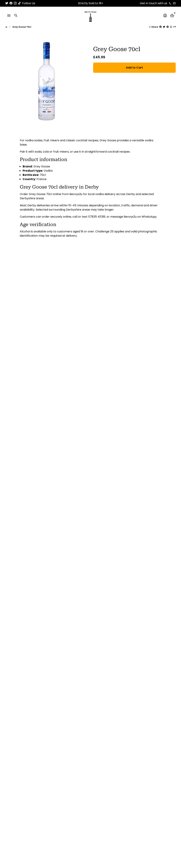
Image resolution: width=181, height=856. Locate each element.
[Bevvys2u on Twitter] (6, 3)
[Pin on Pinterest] (168, 26)
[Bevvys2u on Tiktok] (19, 3)
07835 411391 (96, 217)
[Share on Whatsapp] (171, 26)
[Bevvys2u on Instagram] (15, 3)
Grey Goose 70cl (21, 26)
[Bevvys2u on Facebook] (11, 3)
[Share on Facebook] (160, 26)
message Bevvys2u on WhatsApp (133, 217)
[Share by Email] (175, 26)
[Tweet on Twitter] (164, 26)
